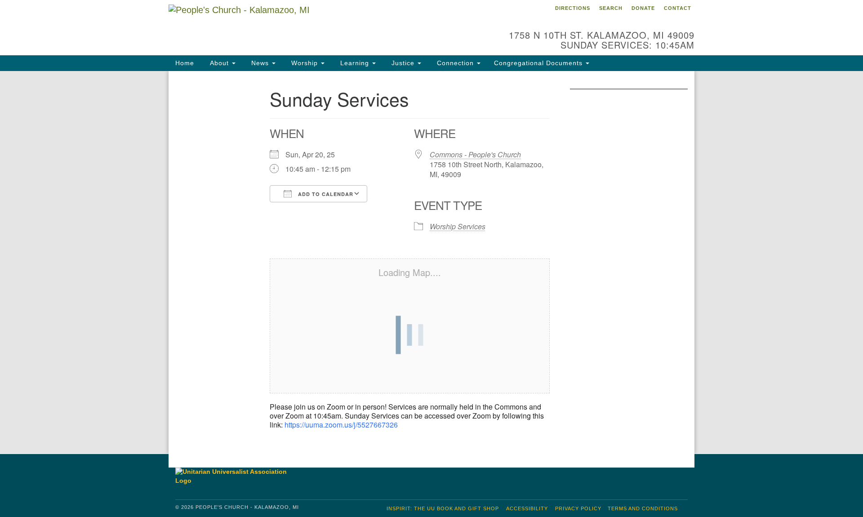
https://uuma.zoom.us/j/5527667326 (341, 424)
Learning (354, 63)
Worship (304, 63)
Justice (403, 63)
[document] (431, 262)
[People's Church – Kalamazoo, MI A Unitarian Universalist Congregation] (322, 24)
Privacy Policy (578, 508)
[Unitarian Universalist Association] (235, 476)
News (260, 63)
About (219, 63)
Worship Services (457, 226)
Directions (572, 8)
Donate (643, 8)
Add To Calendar (324, 194)
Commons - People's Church (475, 154)
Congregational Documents (539, 63)
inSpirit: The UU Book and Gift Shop (443, 508)
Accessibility (527, 508)
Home (184, 63)
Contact (677, 8)
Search (611, 8)
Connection (455, 63)
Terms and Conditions (643, 508)
